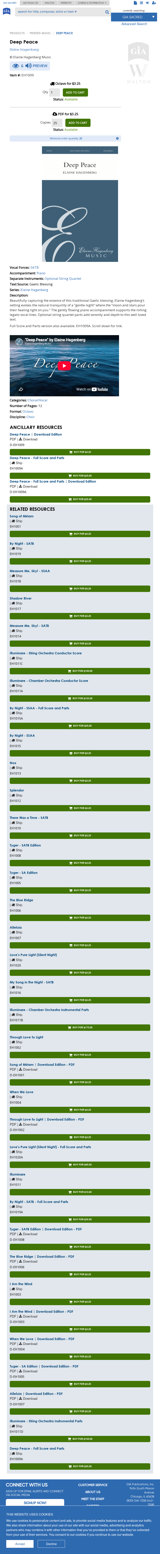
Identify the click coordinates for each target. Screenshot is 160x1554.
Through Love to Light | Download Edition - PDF (47, 1119)
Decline (51, 1544)
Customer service (92, 1485)
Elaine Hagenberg (24, 49)
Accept (20, 1544)
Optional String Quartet (63, 278)
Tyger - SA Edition (23, 872)
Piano (41, 273)
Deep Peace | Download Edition (36, 434)
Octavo (28, 411)
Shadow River (20, 598)
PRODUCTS (17, 33)
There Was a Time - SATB (29, 817)
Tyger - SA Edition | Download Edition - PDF (44, 1366)
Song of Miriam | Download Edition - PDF (42, 1064)
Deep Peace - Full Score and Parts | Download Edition (53, 481)
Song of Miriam (22, 516)
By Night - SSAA (22, 735)
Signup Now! (35, 1503)
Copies (45, 122)
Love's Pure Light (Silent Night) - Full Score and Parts (50, 1147)
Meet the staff (92, 1499)
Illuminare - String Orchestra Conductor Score (46, 653)
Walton (49, 3)
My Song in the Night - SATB (32, 982)
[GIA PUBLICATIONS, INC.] (6, 10)
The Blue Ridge (21, 900)
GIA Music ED (30, 3)
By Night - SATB (22, 543)
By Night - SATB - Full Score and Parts (39, 1202)
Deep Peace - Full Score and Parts (37, 458)
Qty (45, 92)
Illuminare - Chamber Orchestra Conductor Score (49, 680)
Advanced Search (134, 23)
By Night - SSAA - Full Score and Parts (39, 708)
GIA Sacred (10, 3)
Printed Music (40, 33)
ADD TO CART (75, 92)
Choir (31, 417)
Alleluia (16, 927)
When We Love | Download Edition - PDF (42, 1339)
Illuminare (17, 1174)
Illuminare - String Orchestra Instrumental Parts (46, 1421)
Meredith (66, 3)
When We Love (21, 1092)
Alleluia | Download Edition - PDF (36, 1393)
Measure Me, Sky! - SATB (29, 626)
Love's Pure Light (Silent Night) (33, 955)
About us (92, 1492)
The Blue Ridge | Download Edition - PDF (42, 1256)
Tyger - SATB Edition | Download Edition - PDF (46, 1229)
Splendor (17, 790)
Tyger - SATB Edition (25, 845)
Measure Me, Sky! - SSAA (30, 571)
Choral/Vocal (37, 400)
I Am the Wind (21, 1284)
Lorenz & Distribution (91, 3)
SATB (34, 267)
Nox (13, 763)
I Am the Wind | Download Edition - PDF (41, 1311)
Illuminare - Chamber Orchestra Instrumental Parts (49, 1010)
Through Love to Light (26, 1037)
